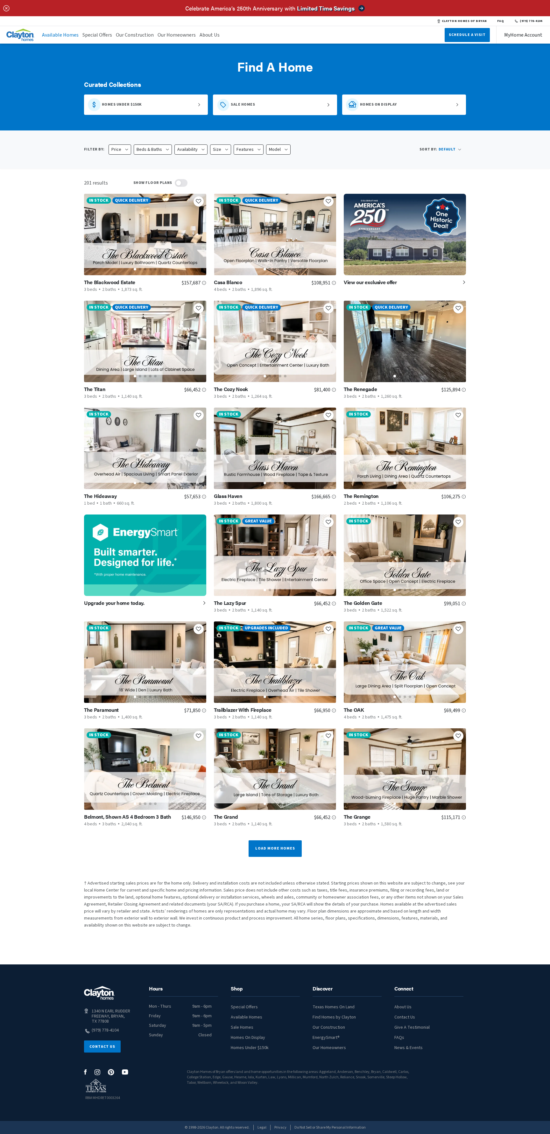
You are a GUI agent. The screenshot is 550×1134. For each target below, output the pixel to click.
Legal (261, 1127)
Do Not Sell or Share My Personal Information (330, 1127)
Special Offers (97, 35)
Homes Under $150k (250, 1048)
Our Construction (135, 35)
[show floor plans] (181, 183)
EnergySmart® (326, 1037)
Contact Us (102, 1046)
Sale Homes (242, 1027)
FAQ (500, 21)
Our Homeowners (177, 35)
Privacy (280, 1127)
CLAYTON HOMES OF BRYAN (464, 21)
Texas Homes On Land (334, 1007)
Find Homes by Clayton (334, 1017)
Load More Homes (275, 848)
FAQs (399, 1037)
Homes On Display (248, 1037)
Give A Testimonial (412, 1027)
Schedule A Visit (467, 35)
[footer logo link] (99, 993)
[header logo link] (20, 35)
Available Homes (60, 35)
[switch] (181, 183)
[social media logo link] (85, 1072)
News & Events (408, 1048)
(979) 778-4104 (531, 21)
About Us (210, 35)
